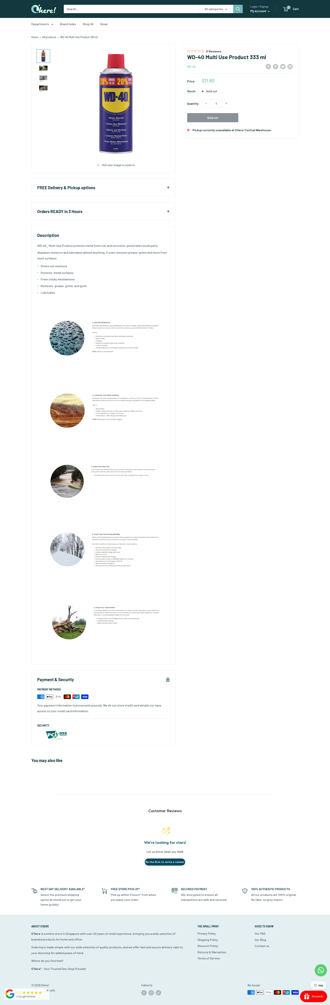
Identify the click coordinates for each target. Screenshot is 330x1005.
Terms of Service (208, 958)
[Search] (238, 9)
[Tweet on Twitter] (283, 66)
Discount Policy (207, 946)
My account (258, 11)
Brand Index (68, 24)
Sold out (212, 117)
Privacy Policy (206, 933)
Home (34, 37)
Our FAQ (260, 933)
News (104, 24)
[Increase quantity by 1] (226, 103)
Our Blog (260, 939)
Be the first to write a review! (165, 862)
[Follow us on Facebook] (144, 992)
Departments (40, 24)
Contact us (262, 946)
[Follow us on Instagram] (151, 992)
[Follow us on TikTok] (158, 992)
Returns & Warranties (211, 952)
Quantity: (193, 103)
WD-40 (191, 66)
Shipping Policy (207, 939)
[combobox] (132, 9)
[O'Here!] (9, 998)
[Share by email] (290, 66)
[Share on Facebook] (268, 66)
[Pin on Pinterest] (275, 66)
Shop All (88, 24)
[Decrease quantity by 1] (206, 103)
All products (49, 37)
